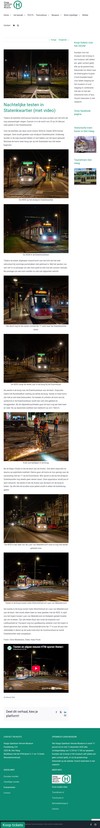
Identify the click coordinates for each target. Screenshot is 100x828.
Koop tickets (13, 825)
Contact (7, 793)
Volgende (63, 40)
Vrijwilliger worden (11, 782)
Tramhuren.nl (57, 798)
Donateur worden (11, 776)
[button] (18, 25)
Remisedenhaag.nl (60, 803)
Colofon (55, 809)
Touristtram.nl (58, 792)
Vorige (53, 40)
